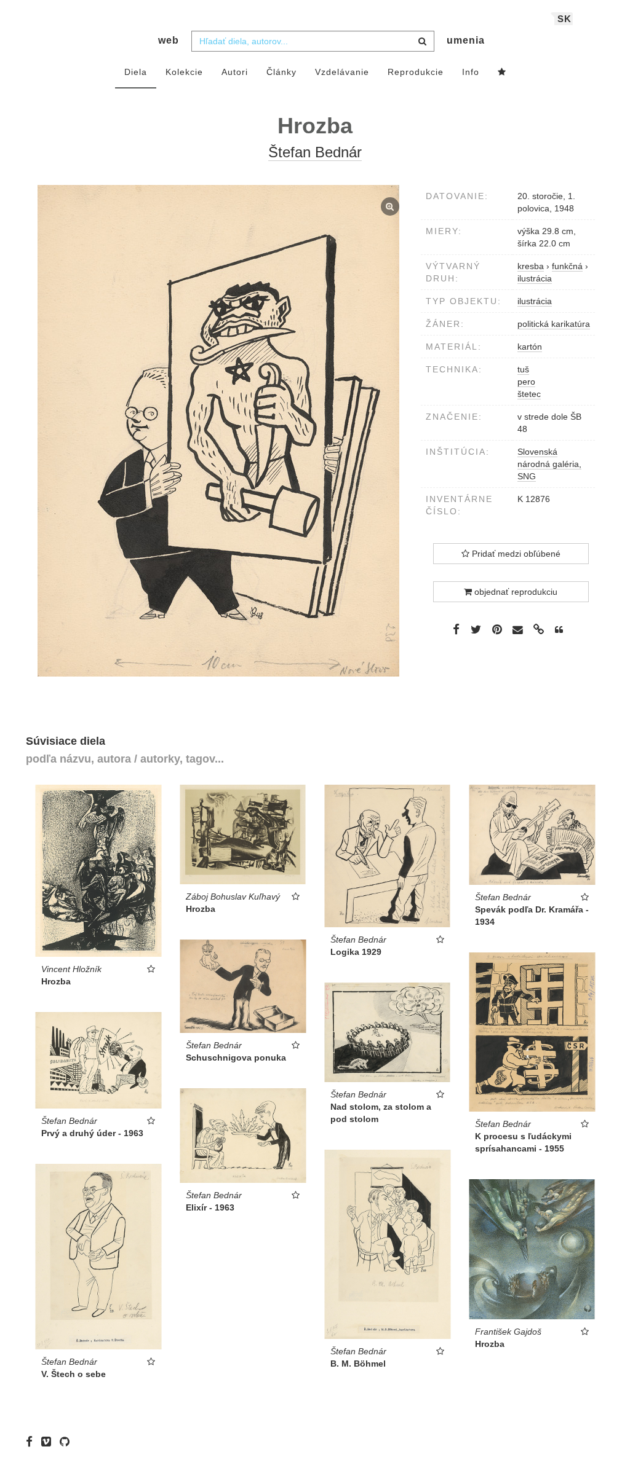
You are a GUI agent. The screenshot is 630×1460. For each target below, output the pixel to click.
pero (526, 382)
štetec (529, 394)
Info (470, 72)
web (168, 40)
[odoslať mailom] (518, 630)
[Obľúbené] (502, 72)
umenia (466, 40)
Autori (234, 72)
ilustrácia (534, 301)
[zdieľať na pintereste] (497, 629)
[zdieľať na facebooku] (456, 629)
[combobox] (312, 41)
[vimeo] (49, 1441)
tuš (523, 369)
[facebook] (32, 1441)
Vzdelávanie (342, 72)
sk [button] (564, 19)
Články (281, 72)
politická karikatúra (553, 324)
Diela (135, 72)
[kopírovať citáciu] (559, 629)
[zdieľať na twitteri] (475, 629)
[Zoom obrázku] (218, 431)
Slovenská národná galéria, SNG (549, 464)
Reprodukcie (416, 72)
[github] (68, 1441)
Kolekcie (184, 72)
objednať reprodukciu (514, 592)
